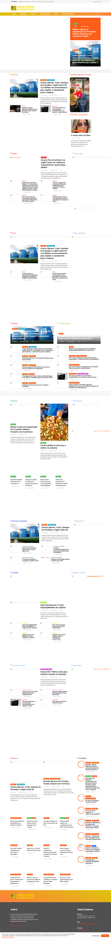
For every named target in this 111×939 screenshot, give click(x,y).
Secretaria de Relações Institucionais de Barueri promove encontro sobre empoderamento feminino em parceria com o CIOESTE (92, 783)
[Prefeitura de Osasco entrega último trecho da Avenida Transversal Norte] (46, 197)
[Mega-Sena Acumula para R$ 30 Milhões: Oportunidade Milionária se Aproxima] (62, 349)
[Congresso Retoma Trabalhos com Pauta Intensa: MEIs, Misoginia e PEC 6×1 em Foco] (50, 867)
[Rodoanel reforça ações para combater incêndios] (15, 385)
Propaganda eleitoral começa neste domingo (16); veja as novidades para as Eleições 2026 (37, 376)
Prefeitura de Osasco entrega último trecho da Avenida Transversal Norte (60, 199)
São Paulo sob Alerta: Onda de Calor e (59, 702)
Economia (63, 845)
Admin (75, 26)
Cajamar (43, 602)
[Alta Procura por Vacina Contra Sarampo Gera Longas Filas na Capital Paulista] (34, 811)
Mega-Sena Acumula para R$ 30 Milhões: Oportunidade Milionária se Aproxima (37, 1)
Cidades (25, 356)
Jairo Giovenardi (90, 798)
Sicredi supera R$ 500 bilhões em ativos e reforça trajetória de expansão (36, 367)
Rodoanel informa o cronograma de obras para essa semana (37, 358)
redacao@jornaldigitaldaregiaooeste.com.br (88, 923)
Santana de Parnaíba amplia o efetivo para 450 (60, 560)
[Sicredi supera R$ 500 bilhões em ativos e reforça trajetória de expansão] (15, 367)
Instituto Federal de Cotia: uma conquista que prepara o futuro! (92, 849)
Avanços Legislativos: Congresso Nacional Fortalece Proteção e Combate (50, 852)
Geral (61, 333)
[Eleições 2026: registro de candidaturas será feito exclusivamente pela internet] (67, 811)
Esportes (72, 355)
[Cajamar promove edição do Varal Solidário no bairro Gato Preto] (15, 635)
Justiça (30, 874)
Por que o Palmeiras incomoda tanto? (92, 801)
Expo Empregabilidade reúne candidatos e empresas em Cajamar (29, 626)
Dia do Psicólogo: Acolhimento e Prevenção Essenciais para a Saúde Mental (83, 367)
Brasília (75, 50)
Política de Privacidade (16, 925)
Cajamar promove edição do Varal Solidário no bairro (28, 636)
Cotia (23, 271)
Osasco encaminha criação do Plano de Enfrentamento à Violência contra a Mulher (59, 185)
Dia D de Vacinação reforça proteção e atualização (58, 626)
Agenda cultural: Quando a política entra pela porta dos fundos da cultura (29, 110)
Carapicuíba (83, 50)
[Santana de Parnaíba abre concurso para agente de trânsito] (15, 548)
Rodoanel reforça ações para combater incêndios (35, 385)
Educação (13, 845)
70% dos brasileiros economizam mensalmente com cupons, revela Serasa (59, 110)
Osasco (44, 157)
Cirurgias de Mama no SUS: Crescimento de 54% (50, 823)
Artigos (24, 106)
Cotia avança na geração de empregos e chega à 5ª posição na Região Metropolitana (30, 276)
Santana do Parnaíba (27, 546)
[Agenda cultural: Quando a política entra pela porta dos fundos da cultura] (15, 108)
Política (46, 845)
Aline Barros (44, 95)
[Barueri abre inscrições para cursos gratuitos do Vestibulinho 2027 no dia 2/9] (46, 469)
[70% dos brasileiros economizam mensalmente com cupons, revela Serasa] (45, 108)
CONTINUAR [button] (105, 935)
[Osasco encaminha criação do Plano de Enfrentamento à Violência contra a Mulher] (46, 183)
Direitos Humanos (16, 818)
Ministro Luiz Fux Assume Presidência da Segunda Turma (33, 879)
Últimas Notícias (81, 355)
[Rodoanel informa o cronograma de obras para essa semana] (15, 358)
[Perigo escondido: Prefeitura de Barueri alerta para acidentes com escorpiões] (31, 469)
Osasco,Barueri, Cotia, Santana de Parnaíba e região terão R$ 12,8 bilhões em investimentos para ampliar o (85, 59)
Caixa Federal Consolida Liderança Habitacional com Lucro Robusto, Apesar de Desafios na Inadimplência (83, 386)
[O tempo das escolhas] (81, 126)
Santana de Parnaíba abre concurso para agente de (29, 549)
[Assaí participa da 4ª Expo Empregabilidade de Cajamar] (24, 610)
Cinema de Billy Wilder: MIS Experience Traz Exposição (59, 693)
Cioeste (94, 776)
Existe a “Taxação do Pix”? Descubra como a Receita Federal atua (92, 837)
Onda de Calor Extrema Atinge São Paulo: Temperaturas (29, 693)
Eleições (31, 374)
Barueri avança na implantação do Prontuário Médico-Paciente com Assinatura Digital (84, 32)
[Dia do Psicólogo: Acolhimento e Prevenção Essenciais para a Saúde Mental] (62, 367)
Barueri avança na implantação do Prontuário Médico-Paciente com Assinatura (23, 429)
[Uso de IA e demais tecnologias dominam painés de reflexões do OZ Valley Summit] (15, 197)
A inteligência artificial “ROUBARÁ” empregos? (92, 861)
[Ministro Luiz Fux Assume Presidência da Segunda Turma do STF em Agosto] (34, 867)
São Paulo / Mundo (82, 373)
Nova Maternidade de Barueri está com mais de (16, 481)
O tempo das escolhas (81, 135)
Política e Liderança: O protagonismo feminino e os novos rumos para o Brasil (93, 825)
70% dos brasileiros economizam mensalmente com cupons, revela (28, 704)
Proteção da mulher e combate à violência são (30, 560)
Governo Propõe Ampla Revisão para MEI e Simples (66, 879)
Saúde (45, 818)
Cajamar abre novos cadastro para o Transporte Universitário (59, 637)
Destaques (55, 106)
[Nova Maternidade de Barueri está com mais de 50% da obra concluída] (16, 469)
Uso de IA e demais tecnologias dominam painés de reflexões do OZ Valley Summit (29, 199)
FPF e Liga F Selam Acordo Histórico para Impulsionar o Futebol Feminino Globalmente (84, 358)
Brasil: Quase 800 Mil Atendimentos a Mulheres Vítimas (17, 823)
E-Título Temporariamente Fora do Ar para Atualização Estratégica (61, 550)
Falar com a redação (82, 929)
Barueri (75, 23)
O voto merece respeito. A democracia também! (92, 812)
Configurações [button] (96, 935)
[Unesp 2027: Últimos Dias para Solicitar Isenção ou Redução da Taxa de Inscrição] (24, 677)
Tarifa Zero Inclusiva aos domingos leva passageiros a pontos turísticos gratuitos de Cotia (59, 276)
